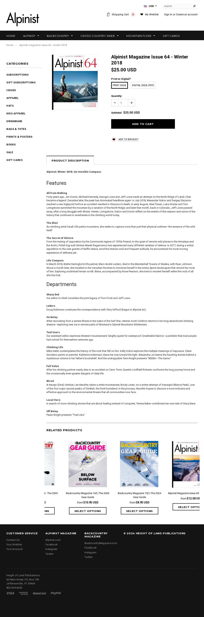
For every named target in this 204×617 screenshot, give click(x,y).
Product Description (70, 160)
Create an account (187, 14)
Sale (9, 152)
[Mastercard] (39, 593)
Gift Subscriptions (21, 82)
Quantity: (116, 95)
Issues (11, 90)
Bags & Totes (16, 128)
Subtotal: (116, 112)
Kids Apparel (16, 113)
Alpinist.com (53, 539)
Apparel (12, 97)
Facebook (51, 544)
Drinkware (14, 121)
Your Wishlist (14, 544)
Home (9, 45)
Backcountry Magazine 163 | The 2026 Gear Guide (70, 495)
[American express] (23, 593)
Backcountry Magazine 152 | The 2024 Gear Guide (122, 495)
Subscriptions (17, 74)
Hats (10, 105)
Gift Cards (14, 160)
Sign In (168, 14)
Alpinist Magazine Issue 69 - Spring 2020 (174, 493)
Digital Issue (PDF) (143, 85)
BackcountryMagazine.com (100, 543)
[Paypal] (56, 593)
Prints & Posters (19, 136)
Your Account (14, 549)
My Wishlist (152, 14)
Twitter (49, 553)
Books (11, 144)
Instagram (51, 549)
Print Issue (119, 85)
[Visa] (10, 593)
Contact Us (13, 539)
